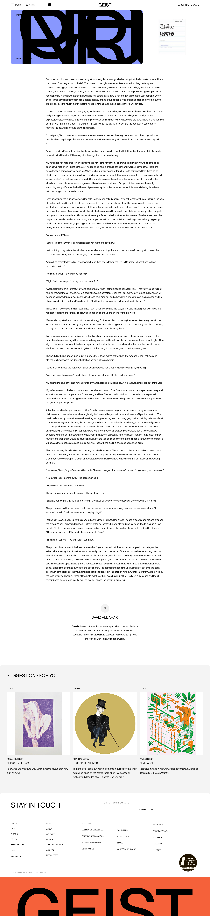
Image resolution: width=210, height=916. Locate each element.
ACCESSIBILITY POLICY (126, 849)
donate (49, 839)
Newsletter (52, 855)
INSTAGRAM (157, 837)
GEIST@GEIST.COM (160, 831)
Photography (17, 844)
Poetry (14, 839)
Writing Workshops (91, 842)
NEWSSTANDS (123, 836)
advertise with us (54, 845)
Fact (13, 829)
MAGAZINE (15, 824)
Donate (195, 5)
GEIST (48, 824)
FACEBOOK (157, 844)
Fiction (14, 834)
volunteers (123, 824)
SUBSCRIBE (183, 5)
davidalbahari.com (114, 638)
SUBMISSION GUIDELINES (92, 830)
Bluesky (157, 850)
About (49, 829)
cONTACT (50, 834)
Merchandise (88, 849)
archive (50, 850)
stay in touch (158, 825)
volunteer (122, 830)
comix (14, 851)
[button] (17, 4)
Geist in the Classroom (93, 836)
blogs (120, 843)
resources (86, 824)
